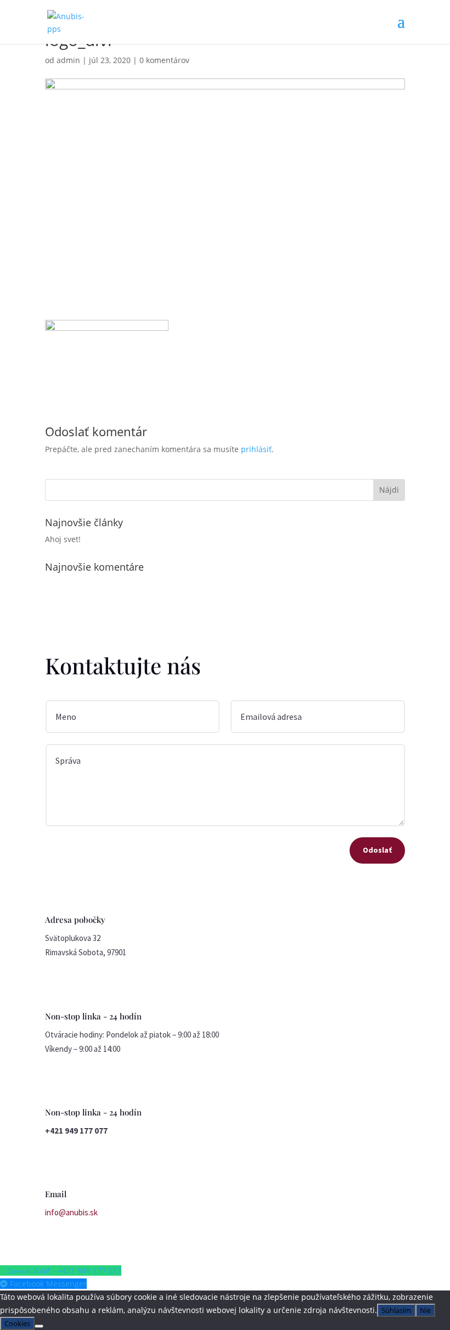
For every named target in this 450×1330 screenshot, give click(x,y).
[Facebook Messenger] (5, 1283)
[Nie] (39, 1326)
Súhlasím (396, 1310)
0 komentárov (164, 60)
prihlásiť (256, 449)
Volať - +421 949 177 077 (76, 1270)
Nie (425, 1310)
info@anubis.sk (71, 1212)
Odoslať (377, 850)
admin (68, 60)
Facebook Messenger (48, 1283)
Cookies (17, 1323)
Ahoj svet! (63, 539)
